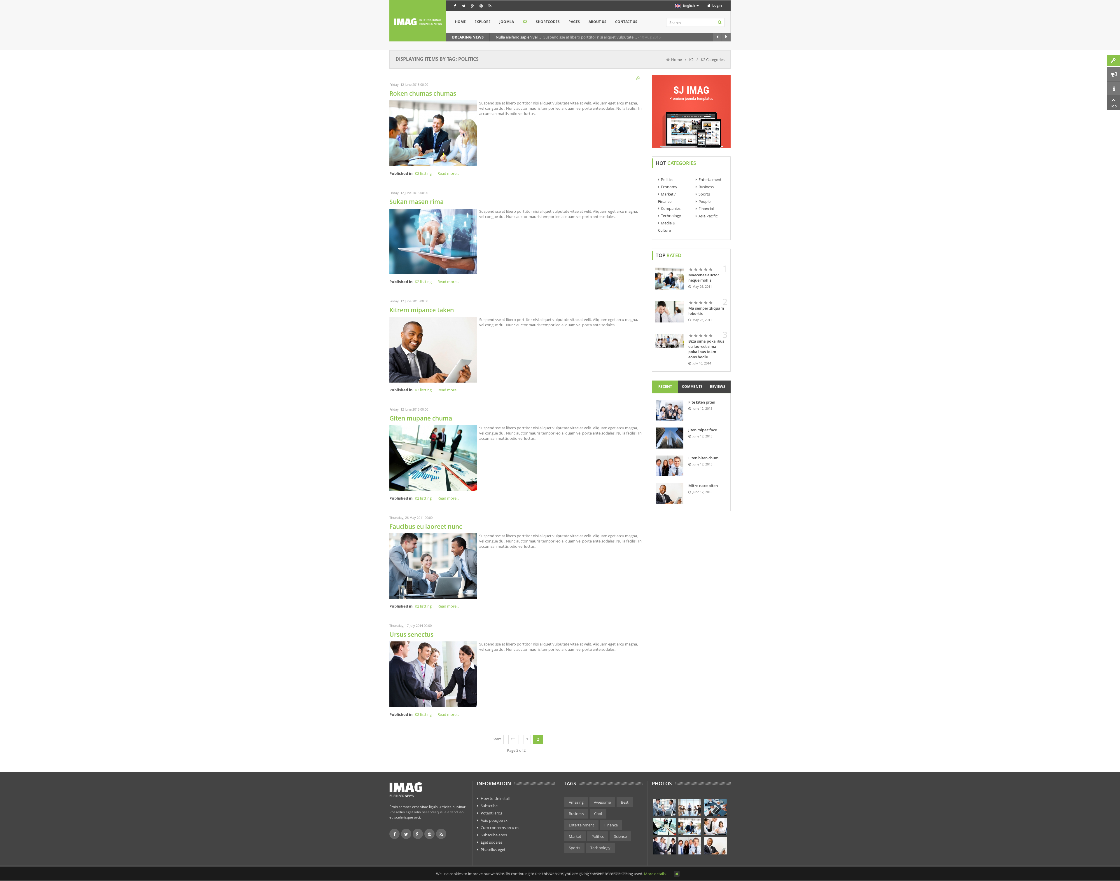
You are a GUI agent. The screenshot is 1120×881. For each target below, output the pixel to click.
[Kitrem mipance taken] (433, 349)
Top (1113, 106)
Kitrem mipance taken (421, 310)
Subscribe (489, 805)
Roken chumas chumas (422, 93)
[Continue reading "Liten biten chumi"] (669, 466)
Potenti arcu (491, 813)
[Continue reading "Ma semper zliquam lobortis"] (669, 311)
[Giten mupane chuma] (433, 457)
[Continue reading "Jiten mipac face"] (669, 438)
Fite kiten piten (701, 402)
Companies (670, 208)
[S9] (715, 845)
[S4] (664, 826)
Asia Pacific (708, 216)
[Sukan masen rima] (433, 241)
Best (625, 802)
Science (620, 836)
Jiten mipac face (702, 429)
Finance (611, 825)
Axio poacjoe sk (494, 820)
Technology (671, 215)
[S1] (664, 807)
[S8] (689, 845)
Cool (598, 813)
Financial (706, 208)
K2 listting (423, 173)
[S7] (664, 845)
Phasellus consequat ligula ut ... (538, 37)
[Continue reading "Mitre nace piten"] (669, 494)
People (704, 201)
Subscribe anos (494, 835)
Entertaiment (710, 179)
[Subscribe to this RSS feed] (638, 78)
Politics (667, 179)
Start (497, 739)
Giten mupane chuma (420, 418)
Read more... (448, 173)
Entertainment (581, 825)
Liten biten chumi (704, 457)
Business (706, 186)
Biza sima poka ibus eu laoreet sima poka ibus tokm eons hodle (706, 349)
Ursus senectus (411, 634)
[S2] (689, 807)
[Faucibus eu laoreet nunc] (433, 565)
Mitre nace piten (703, 485)
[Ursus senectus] (433, 673)
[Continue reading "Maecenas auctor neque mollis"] (669, 278)
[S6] (715, 826)
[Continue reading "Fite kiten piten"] (669, 410)
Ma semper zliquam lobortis (706, 311)
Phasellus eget (493, 849)
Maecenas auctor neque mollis (703, 277)
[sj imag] (418, 21)
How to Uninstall (495, 798)
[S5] (689, 826)
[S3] (715, 807)
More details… (656, 873)
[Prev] (513, 739)
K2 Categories (712, 59)
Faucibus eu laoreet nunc (425, 526)
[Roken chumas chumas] (433, 132)
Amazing (576, 802)
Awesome (602, 802)
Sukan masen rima (416, 202)
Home (676, 59)
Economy (669, 186)
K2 (691, 59)
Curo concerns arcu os (500, 827)
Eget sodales (491, 842)
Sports (704, 194)
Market (575, 836)
